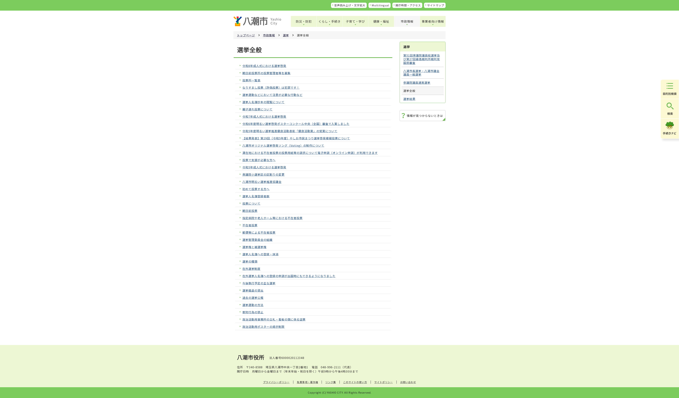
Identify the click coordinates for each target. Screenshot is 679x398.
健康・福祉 (381, 21)
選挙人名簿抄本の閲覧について (263, 102)
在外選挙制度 (251, 269)
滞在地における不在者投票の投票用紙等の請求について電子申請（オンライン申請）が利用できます (310, 153)
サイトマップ (435, 5)
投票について (251, 203)
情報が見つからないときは (425, 115)
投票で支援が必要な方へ (258, 160)
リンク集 (330, 382)
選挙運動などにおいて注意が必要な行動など (272, 95)
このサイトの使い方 (355, 382)
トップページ (246, 35)
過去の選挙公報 (252, 298)
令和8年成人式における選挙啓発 (264, 66)
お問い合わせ (408, 382)
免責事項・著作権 (307, 382)
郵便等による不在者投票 (258, 232)
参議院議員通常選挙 (416, 82)
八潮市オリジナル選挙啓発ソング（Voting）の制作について (283, 145)
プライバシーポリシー (276, 382)
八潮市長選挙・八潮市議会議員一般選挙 (421, 73)
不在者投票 (249, 225)
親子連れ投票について (257, 109)
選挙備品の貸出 (252, 290)
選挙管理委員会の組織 (257, 240)
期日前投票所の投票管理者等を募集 (266, 73)
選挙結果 (409, 99)
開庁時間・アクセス (408, 5)
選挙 (286, 35)
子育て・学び (355, 21)
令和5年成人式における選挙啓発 (264, 167)
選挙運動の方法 (252, 305)
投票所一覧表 (251, 80)
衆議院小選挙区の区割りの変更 (263, 174)
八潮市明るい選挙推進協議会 (262, 182)
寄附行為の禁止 (252, 312)
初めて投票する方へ (255, 189)
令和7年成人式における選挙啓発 (264, 116)
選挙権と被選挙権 (254, 247)
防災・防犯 (304, 21)
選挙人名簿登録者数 (255, 196)
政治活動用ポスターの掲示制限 (263, 327)
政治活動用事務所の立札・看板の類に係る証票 (274, 319)
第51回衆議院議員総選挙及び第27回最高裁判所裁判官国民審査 (421, 59)
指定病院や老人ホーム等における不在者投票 (272, 218)
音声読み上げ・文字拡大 (349, 5)
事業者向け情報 (433, 21)
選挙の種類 (249, 261)
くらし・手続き (329, 21)
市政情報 (407, 21)
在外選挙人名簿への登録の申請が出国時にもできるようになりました (288, 276)
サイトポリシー (383, 382)
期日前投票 (249, 211)
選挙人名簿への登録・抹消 (260, 254)
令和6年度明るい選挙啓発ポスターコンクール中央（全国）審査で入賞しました (295, 124)
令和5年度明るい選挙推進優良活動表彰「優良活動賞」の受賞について (289, 131)
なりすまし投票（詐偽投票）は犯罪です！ (271, 87)
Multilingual (380, 5)
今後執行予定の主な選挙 (258, 283)
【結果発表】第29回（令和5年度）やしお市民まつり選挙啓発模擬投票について (296, 138)
